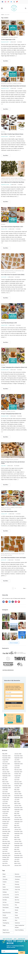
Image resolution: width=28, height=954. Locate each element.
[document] (14, 477)
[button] (26, 941)
